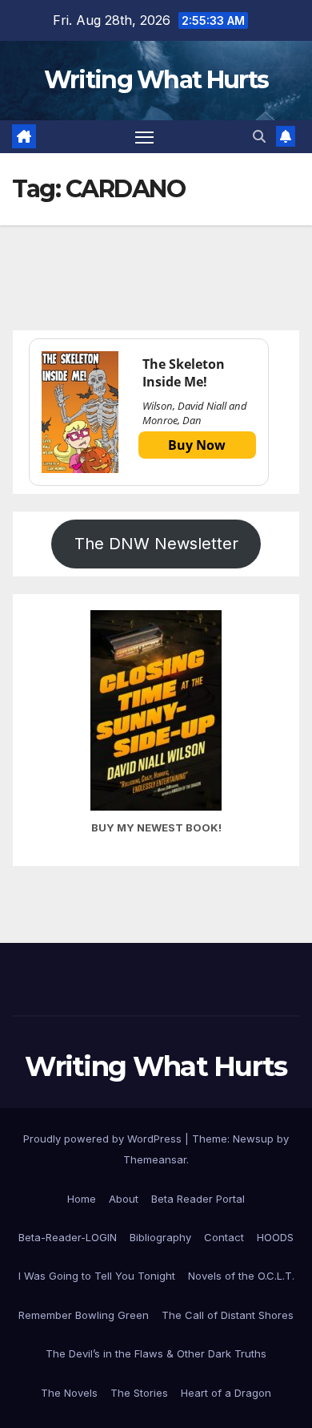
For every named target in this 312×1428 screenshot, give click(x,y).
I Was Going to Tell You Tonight (96, 1275)
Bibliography (160, 1237)
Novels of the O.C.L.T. (241, 1275)
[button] (259, 136)
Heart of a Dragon (226, 1392)
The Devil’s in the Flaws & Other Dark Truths (156, 1353)
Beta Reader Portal (198, 1198)
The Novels (69, 1392)
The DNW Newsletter (156, 543)
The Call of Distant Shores (228, 1315)
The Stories (139, 1392)
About (123, 1198)
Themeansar (154, 1159)
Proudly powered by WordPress (104, 1138)
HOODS (275, 1237)
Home (81, 1198)
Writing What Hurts (156, 80)
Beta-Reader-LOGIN (67, 1237)
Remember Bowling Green (83, 1315)
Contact (224, 1237)
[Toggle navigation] (144, 137)
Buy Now (197, 445)
